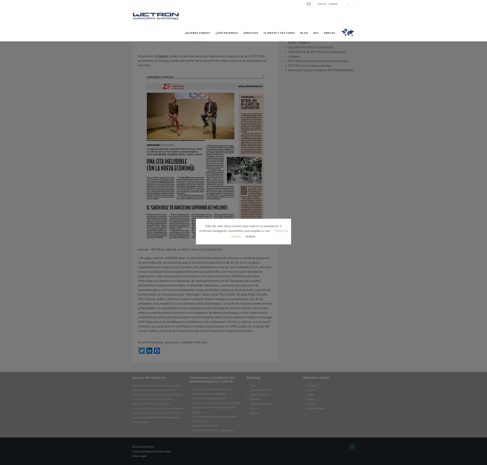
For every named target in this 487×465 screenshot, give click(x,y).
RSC (316, 33)
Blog (304, 33)
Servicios (251, 33)
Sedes (348, 35)
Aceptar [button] (250, 236)
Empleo (329, 33)
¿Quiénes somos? (197, 33)
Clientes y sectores (279, 33)
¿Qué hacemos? (227, 33)
